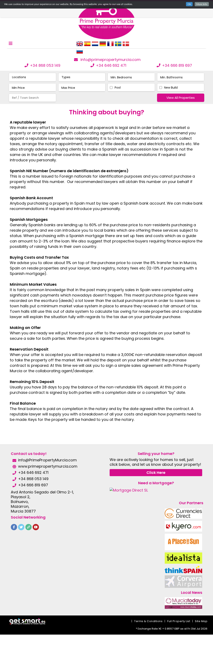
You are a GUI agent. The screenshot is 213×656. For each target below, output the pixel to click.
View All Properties (180, 97)
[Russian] (79, 53)
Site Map (201, 621)
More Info (201, 4)
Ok (189, 4)
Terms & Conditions (148, 621)
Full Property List (178, 621)
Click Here (155, 472)
